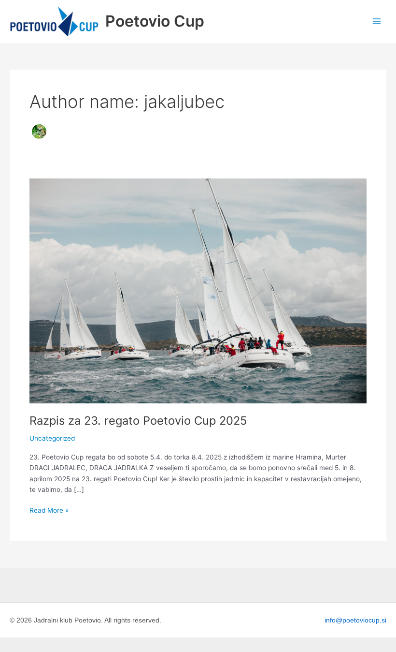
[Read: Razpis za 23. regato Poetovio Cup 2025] (198, 290)
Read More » (49, 509)
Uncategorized (52, 438)
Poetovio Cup (154, 21)
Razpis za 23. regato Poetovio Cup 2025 (138, 421)
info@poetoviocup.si (355, 620)
